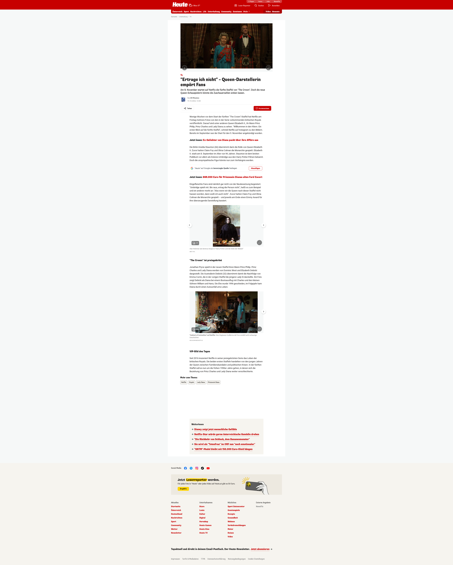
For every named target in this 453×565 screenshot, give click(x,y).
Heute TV (203, 533)
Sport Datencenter (236, 506)
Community (226, 11)
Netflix (183, 382)
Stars (201, 506)
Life (204, 11)
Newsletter (176, 533)
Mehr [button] (245, 11)
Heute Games (205, 525)
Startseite (174, 17)
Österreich (177, 11)
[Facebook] (185, 468)
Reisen (231, 533)
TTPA (203, 559)
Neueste (276, 11)
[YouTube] (208, 468)
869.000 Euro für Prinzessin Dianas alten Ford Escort (232, 177)
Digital (202, 518)
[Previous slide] (189, 311)
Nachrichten (176, 518)
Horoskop (203, 521)
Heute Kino (204, 529)
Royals (191, 382)
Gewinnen (237, 11)
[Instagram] (196, 468)
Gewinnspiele (234, 510)
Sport (186, 11)
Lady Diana (201, 382)
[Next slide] (263, 225)
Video (268, 11)
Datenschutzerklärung (217, 559)
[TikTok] (202, 468)
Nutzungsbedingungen (237, 559)
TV (190, 17)
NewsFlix (259, 506)
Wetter (174, 529)
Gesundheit (233, 518)
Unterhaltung (214, 11)
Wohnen (231, 521)
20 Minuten (194, 98)
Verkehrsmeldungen (237, 525)
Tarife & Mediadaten (190, 559)
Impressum (175, 559)
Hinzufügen (255, 168)
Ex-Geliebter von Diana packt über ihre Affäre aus (230, 140)
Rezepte (231, 514)
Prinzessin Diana (213, 382)
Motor (230, 529)
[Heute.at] (180, 4)
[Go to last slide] (189, 225)
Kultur (202, 514)
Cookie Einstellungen (256, 559)
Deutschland (176, 514)
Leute (201, 510)
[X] (191, 468)
